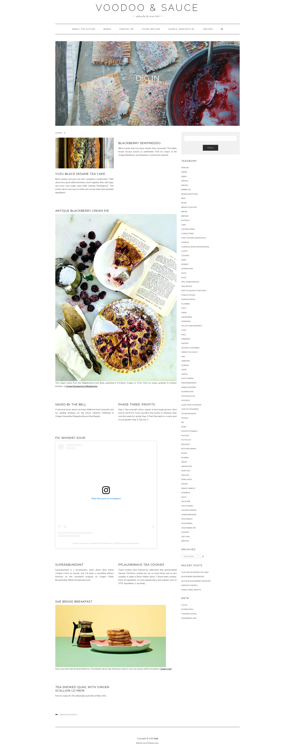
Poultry (185, 435)
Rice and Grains (188, 448)
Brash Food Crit (189, 207)
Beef (183, 198)
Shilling (185, 475)
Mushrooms (187, 391)
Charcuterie (187, 233)
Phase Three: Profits (136, 404)
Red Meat (185, 444)
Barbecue (186, 189)
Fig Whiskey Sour (70, 438)
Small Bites (186, 479)
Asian (184, 176)
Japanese (185, 361)
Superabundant (69, 564)
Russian (185, 457)
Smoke (184, 484)
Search (210, 148)
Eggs (183, 277)
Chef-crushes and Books (193, 238)
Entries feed (187, 609)
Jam (183, 356)
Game (184, 312)
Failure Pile (186, 286)
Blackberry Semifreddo (139, 143)
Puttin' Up (186, 440)
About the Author (83, 29)
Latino (184, 374)
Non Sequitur (188, 396)
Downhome (187, 268)
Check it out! (166, 669)
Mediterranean (188, 383)
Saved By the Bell (70, 404)
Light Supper (187, 378)
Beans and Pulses (189, 194)
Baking (184, 181)
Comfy (184, 251)
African (185, 167)
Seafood (185, 470)
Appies (184, 172)
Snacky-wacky (188, 488)
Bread (184, 211)
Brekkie (185, 216)
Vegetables (186, 519)
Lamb (183, 369)
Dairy (183, 260)
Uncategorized (188, 510)
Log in (184, 605)
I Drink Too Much (189, 352)
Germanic (186, 321)
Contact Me (127, 29)
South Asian (187, 506)
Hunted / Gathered (190, 348)
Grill (183, 334)
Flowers (185, 304)
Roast (184, 453)
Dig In (147, 78)
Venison (185, 532)
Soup (183, 497)
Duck (183, 273)
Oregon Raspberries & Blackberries (81, 386)
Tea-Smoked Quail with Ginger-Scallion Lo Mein (82, 688)
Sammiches (186, 466)
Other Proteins (188, 413)
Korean (185, 365)
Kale (156, 738)
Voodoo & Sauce (147, 7)
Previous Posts (68, 715)
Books (107, 29)
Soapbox (185, 492)
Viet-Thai (185, 536)
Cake (183, 225)
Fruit (183, 308)
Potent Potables (189, 431)
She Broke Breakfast (73, 601)
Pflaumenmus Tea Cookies (141, 564)
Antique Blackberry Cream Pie (82, 210)
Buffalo (185, 220)
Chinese (185, 242)
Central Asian (188, 229)
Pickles (184, 418)
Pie (182, 422)
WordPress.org (189, 618)
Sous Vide (185, 501)
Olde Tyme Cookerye (191, 405)
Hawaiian (185, 339)
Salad (184, 462)
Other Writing (151, 29)
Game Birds (186, 317)
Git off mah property (191, 326)
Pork (183, 427)
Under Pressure (188, 514)
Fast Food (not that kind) (193, 290)
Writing (185, 541)
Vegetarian (186, 523)
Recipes (208, 29)
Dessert (185, 264)
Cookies (185, 255)
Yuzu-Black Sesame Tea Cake (80, 174)
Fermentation (188, 299)
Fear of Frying (188, 295)
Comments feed (189, 614)
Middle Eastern (188, 387)
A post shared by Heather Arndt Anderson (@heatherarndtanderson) (106, 543)
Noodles (185, 400)
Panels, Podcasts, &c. (182, 29)
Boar (183, 203)
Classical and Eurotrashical (195, 247)
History (185, 343)
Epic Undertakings (190, 282)
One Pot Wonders (190, 409)
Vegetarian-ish (188, 528)
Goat (183, 330)
